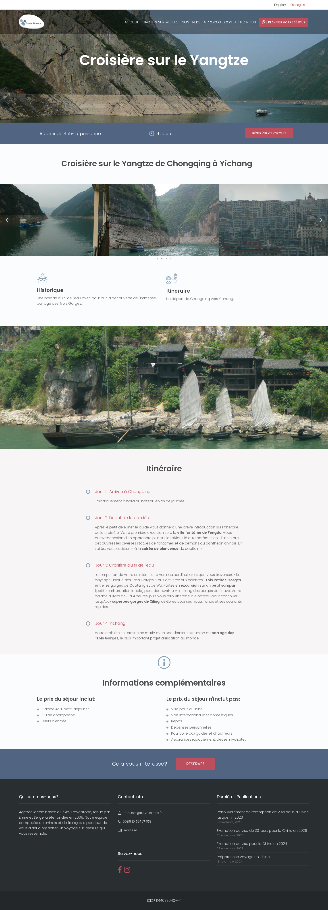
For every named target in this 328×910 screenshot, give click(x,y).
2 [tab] (162, 259)
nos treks (191, 22)
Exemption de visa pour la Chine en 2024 (252, 843)
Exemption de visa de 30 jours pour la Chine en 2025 (262, 830)
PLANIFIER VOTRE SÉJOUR (286, 22)
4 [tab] (170, 259)
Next (321, 220)
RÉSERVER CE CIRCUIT (269, 133)
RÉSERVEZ (195, 764)
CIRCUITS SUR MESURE (160, 22)
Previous (6, 220)
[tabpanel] (54, 220)
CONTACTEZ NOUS (240, 22)
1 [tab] (157, 259)
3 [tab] (166, 259)
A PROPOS (212, 22)
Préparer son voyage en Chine (243, 856)
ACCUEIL (132, 22)
